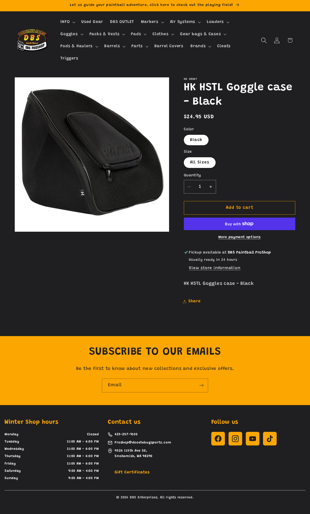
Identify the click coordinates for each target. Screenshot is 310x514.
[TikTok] (270, 438)
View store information (214, 268)
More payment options (239, 237)
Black (196, 140)
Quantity (192, 175)
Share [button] (194, 301)
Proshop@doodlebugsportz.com (143, 442)
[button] (67, 22)
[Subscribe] (201, 385)
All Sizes (199, 162)
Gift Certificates (132, 472)
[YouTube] (252, 438)
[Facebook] (218, 438)
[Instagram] (235, 438)
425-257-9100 (126, 434)
